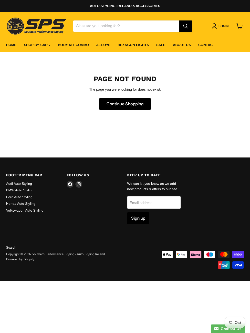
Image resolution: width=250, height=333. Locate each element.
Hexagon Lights (133, 45)
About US (182, 45)
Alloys (103, 45)
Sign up (138, 218)
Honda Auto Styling (20, 204)
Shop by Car (36, 45)
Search (11, 247)
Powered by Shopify (20, 259)
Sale (161, 45)
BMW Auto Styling (19, 190)
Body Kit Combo (73, 45)
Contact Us (230, 329)
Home (11, 45)
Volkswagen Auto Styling (24, 210)
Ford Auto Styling (19, 197)
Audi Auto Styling (19, 184)
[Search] (185, 26)
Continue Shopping (125, 103)
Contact (206, 45)
